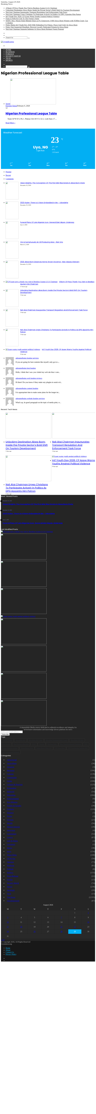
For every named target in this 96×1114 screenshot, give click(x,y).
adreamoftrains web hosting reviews (29, 378)
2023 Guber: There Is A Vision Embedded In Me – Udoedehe (44, 202)
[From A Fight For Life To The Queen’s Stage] (24, 644)
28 (61, 932)
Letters (10, 837)
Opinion (10, 862)
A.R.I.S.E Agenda (7, 740)
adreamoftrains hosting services (27, 358)
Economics (11, 788)
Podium (10, 869)
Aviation (10, 767)
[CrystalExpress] (7, 42)
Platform (10, 865)
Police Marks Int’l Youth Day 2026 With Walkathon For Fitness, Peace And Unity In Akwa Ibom (41, 25)
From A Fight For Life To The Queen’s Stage (22, 19)
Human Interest (13, 827)
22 (75, 927)
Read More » (10, 123)
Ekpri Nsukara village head (21, 744)
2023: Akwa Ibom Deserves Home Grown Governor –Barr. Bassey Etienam (49, 262)
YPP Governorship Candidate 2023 (78, 748)
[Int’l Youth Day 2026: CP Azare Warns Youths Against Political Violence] (23, 349)
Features (10, 809)
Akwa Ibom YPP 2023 (77, 740)
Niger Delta (12, 855)
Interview (11, 830)
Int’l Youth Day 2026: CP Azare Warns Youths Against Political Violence (32, 16)
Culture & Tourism (14, 784)
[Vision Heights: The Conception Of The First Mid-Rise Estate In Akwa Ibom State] (12, 199)
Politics (10, 872)
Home (8, 50)
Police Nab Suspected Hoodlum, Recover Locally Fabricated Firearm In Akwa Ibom (37, 27)
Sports (9, 60)
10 (8, 922)
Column (10, 774)
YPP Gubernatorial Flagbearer (10, 752)
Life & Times (12, 841)
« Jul (2, 940)
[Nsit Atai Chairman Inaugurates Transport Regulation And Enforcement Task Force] (12, 326)
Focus (9, 816)
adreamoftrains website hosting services (30, 398)
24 (8, 932)
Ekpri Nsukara (6, 744)
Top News (11, 897)
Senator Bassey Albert (27, 748)
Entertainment (13, 799)
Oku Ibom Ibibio (52, 744)
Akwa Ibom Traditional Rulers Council (56, 740)
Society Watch (13, 56)
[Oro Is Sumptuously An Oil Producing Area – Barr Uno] (12, 258)
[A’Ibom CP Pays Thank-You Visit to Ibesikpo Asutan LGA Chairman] (31, 282)
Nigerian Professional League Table (31, 113)
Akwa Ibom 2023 (20, 740)
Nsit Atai (41, 744)
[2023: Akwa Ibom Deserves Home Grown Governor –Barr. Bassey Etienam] (12, 278)
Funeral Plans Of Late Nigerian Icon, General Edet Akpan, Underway (47, 222)
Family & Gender (14, 806)
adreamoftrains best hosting (26, 368)
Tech (8, 58)
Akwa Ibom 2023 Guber (35, 740)
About (8, 950)
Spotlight (11, 890)
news (9, 851)
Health (10, 823)
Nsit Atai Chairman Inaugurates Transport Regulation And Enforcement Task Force (36, 12)
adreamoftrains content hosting (27, 388)
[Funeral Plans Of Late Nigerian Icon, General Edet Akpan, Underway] (12, 238)
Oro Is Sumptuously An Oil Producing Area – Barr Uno (41, 242)
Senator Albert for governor (10, 748)
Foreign (10, 54)
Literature (11, 844)
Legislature (11, 834)
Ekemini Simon (11, 106)
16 (88, 922)
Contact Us (10, 952)
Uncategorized (13, 901)
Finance (10, 813)
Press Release (12, 876)
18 (21, 927)
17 (8, 927)
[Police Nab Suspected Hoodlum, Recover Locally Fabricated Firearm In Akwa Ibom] (24, 725)
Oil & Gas (11, 858)
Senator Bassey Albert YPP (44, 748)
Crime (9, 781)
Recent (8, 175)
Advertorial (12, 760)
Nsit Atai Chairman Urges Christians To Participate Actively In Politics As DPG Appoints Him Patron (43, 14)
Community (12, 777)
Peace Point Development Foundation (70, 744)
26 (34, 932)
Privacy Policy (11, 954)
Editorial (10, 791)
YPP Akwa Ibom (60, 748)
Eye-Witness (12, 802)
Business (10, 52)
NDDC (34, 744)
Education (11, 795)
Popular (8, 172)
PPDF (86, 744)
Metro (9, 848)
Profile (10, 880)
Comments (10, 179)
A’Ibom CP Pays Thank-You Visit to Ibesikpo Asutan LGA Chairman (31, 8)
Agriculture (12, 763)
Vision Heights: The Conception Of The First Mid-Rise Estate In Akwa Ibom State (52, 183)
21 (61, 927)
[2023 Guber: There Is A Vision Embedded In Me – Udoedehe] (12, 219)
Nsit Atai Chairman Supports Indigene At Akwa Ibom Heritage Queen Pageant (35, 29)
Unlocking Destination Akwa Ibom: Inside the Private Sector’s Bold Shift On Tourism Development (43, 10)
